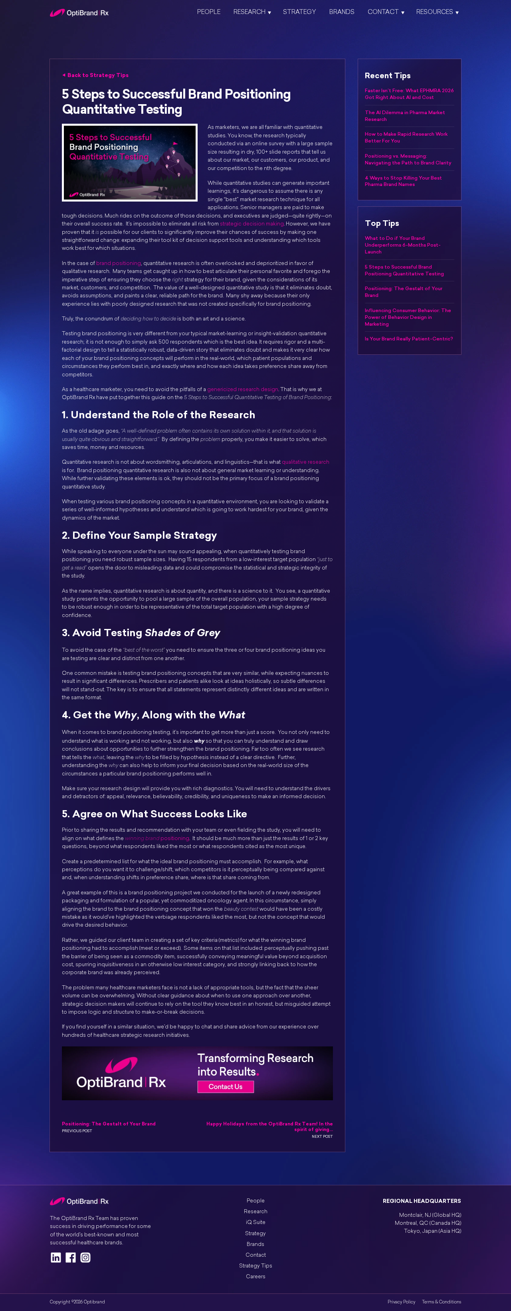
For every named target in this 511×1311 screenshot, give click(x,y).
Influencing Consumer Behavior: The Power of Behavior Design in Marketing (408, 317)
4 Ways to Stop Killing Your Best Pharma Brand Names (403, 181)
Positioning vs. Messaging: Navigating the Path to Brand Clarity (408, 159)
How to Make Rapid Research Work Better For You (406, 137)
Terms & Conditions (441, 1302)
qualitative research (305, 462)
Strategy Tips (255, 1266)
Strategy (299, 13)
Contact (383, 13)
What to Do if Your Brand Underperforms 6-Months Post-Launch (403, 245)
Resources (434, 13)
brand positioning (118, 263)
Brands (342, 13)
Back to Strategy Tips (97, 75)
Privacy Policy (401, 1302)
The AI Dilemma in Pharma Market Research (405, 116)
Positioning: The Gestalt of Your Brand (109, 1124)
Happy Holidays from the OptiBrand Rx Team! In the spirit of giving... (269, 1126)
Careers (255, 1276)
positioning (157, 838)
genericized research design (242, 389)
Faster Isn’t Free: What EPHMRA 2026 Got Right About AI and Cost (409, 94)
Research (249, 13)
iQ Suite (255, 1222)
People (208, 13)
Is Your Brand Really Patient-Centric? (409, 339)
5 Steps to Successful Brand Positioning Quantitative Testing (404, 270)
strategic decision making (252, 224)
